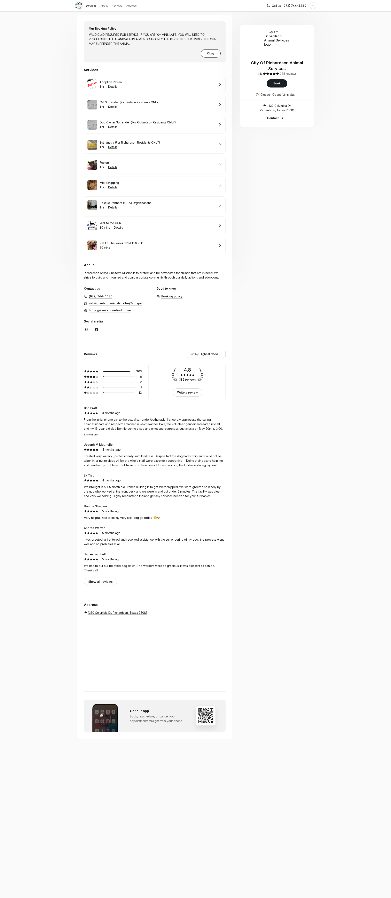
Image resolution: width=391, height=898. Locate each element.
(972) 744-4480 (294, 5)
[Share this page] (313, 5)
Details (112, 86)
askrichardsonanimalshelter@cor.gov (115, 303)
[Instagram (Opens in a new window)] (87, 329)
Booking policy (171, 296)
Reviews (117, 5)
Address (131, 5)
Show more (91, 434)
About (104, 5)
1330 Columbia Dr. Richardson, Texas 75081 (277, 108)
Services (91, 5)
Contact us (275, 118)
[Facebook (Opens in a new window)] (97, 329)
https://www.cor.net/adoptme (110, 310)
